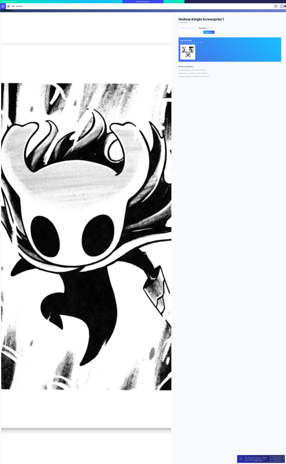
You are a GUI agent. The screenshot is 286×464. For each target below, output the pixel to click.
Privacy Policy (258, 460)
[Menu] (3, 6)
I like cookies (277, 457)
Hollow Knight (6, 10)
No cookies (277, 460)
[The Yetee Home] (14, 6)
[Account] (276, 6)
